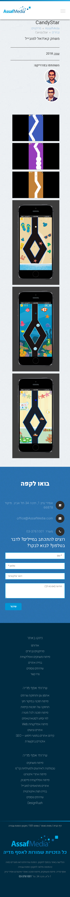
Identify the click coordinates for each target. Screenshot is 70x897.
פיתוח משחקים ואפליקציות (35, 657)
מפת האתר (46, 826)
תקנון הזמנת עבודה (17, 826)
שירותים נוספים (35, 668)
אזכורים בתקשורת (35, 741)
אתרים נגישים (35, 730)
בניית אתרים (35, 663)
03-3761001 (35, 531)
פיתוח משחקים (35, 763)
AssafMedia (52, 28)
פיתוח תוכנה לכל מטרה (35, 713)
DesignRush (35, 803)
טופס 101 (34, 826)
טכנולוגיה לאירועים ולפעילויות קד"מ (35, 768)
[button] (62, 10)
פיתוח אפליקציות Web (35, 724)
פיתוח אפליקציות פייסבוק (35, 780)
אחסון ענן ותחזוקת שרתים (35, 695)
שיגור (13, 606)
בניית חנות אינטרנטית (35, 791)
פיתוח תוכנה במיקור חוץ (35, 701)
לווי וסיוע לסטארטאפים (35, 718)
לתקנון (41, 862)
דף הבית (58, 826)
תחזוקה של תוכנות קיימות (35, 707)
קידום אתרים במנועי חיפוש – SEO (35, 736)
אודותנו (35, 645)
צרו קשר (35, 674)
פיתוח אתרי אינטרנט (35, 774)
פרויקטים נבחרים (35, 651)
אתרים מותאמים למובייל (35, 786)
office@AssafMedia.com (35, 518)
